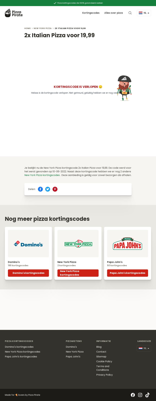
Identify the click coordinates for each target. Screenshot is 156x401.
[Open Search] (130, 12)
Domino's (71, 347)
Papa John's (73, 356)
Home (27, 28)
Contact (101, 351)
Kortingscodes (90, 13)
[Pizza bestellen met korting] (14, 13)
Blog (98, 347)
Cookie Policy (104, 361)
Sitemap (101, 356)
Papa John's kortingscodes (127, 273)
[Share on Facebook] (40, 189)
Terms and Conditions (102, 368)
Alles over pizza (113, 13)
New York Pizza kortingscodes (42, 175)
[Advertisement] (78, 59)
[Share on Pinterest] (55, 189)
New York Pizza (42, 28)
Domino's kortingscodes (28, 273)
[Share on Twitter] (47, 189)
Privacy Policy (104, 375)
